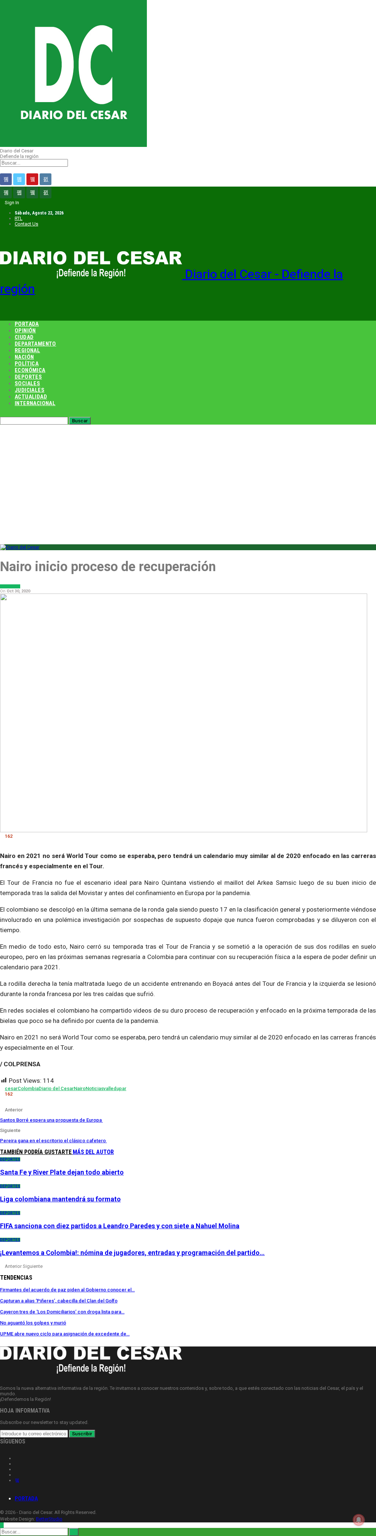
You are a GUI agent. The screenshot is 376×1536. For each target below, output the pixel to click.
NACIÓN (24, 357)
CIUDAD (24, 337)
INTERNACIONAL (35, 403)
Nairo (80, 1088)
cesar (11, 1088)
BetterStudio (49, 1519)
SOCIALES (27, 383)
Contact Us (26, 224)
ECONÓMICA (30, 370)
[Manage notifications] (359, 1520)
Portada (26, 1498)
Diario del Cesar (56, 1088)
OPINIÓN (25, 330)
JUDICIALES (29, 390)
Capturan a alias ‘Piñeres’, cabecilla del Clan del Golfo (59, 1301)
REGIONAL (27, 350)
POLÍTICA (27, 363)
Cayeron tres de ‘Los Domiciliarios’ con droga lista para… (62, 1312)
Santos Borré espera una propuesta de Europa (51, 1120)
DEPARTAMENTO (35, 343)
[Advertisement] (188, 479)
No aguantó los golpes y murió (33, 1323)
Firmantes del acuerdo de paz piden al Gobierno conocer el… (67, 1289)
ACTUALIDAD (31, 396)
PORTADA (27, 324)
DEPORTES (28, 377)
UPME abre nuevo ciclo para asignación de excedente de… (65, 1334)
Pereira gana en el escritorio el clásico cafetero (53, 1140)
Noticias (95, 1088)
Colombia (28, 1088)
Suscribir (82, 1433)
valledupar (115, 1088)
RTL (18, 218)
